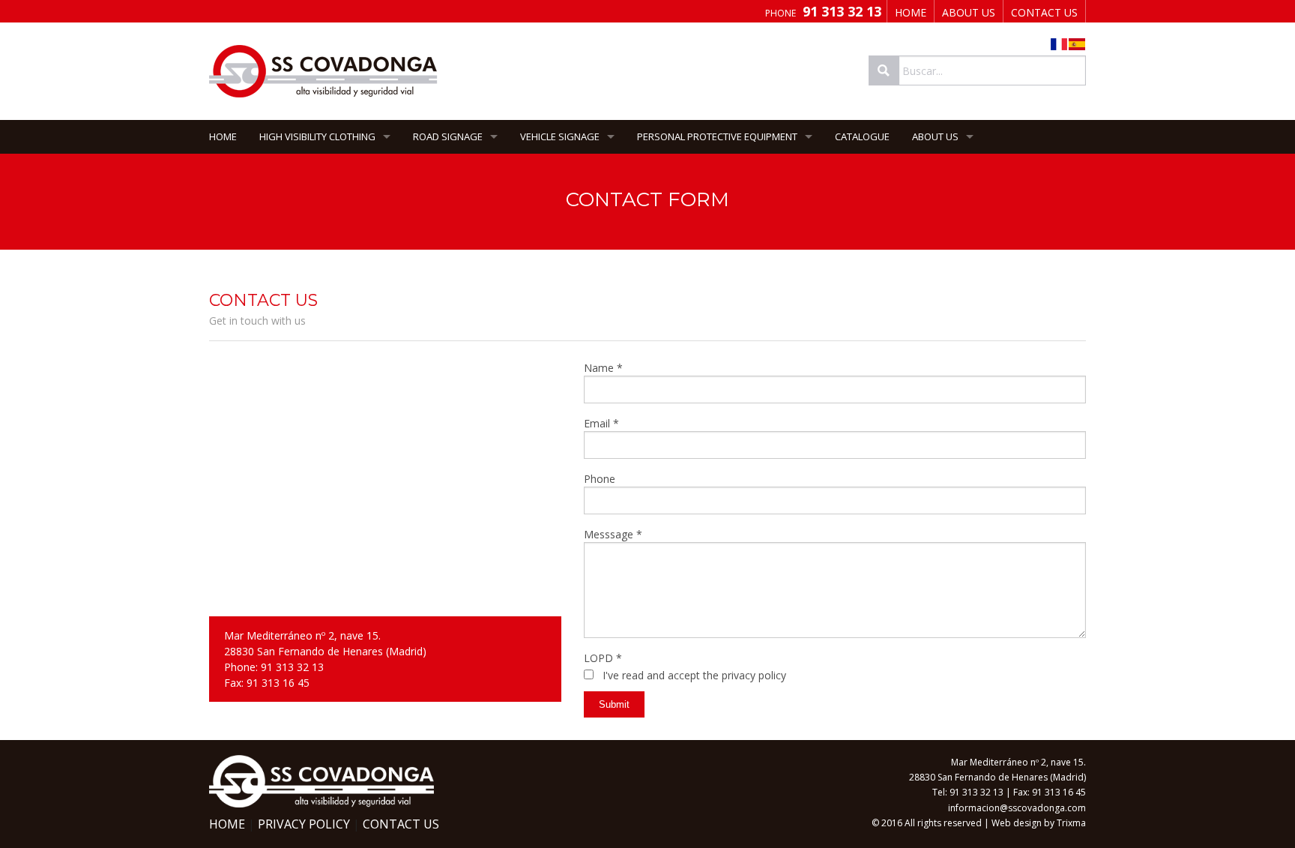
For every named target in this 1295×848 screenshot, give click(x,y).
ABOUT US (968, 12)
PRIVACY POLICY (304, 824)
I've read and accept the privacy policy (694, 675)
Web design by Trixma (1038, 823)
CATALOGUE (862, 136)
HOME (910, 12)
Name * (603, 368)
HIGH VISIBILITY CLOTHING (317, 136)
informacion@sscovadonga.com (1017, 808)
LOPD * (603, 658)
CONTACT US (1044, 12)
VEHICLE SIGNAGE (560, 136)
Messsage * (613, 534)
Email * (601, 423)
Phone (599, 479)
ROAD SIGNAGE (448, 136)
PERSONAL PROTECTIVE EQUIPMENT (717, 136)
